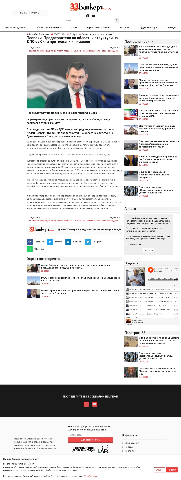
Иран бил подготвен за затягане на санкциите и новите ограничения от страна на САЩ (159, 113)
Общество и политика (49, 27)
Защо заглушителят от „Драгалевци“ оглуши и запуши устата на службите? (156, 190)
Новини (108, 34)
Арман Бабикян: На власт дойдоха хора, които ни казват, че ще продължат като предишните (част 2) (76, 266)
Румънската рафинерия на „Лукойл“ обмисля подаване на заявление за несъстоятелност (158, 67)
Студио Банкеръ (147, 27)
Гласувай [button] (149, 250)
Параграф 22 (134, 333)
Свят (74, 27)
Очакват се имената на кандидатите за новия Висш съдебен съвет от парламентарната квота (159, 98)
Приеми (172, 470)
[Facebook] (87, 16)
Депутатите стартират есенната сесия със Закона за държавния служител (157, 129)
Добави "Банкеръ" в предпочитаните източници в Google (89, 229)
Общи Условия (90, 476)
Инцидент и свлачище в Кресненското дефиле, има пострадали (154, 175)
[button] (36, 242)
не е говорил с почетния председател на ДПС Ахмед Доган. (81, 154)
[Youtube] (93, 16)
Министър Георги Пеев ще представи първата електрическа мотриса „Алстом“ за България (158, 83)
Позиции (171, 27)
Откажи (159, 470)
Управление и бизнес (99, 27)
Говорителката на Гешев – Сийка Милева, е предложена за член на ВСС (157, 371)
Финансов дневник (16, 27)
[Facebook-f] (86, 404)
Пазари (124, 27)
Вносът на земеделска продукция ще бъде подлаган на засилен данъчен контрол (158, 159)
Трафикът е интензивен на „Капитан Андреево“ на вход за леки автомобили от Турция (159, 144)
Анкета (130, 209)
